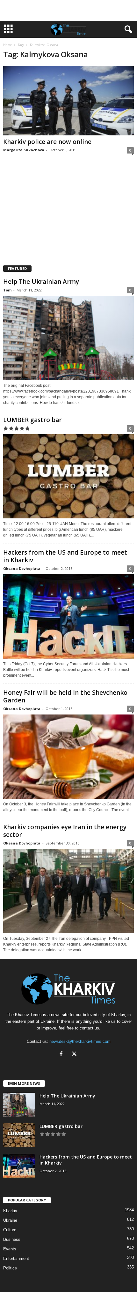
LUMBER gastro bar (32, 420)
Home (7, 45)
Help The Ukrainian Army (41, 281)
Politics (10, 1268)
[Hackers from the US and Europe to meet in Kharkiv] (68, 616)
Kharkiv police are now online (47, 142)
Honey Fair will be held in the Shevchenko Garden (65, 696)
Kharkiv (10, 1210)
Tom (7, 290)
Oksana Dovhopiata (21, 568)
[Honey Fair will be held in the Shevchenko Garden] (68, 756)
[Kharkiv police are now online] (68, 100)
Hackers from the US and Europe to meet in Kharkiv (65, 556)
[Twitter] (75, 1054)
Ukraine (10, 1220)
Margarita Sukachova (23, 149)
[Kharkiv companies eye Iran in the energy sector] (68, 891)
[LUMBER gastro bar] (68, 476)
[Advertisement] (68, 10)
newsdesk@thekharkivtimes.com (80, 1041)
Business (11, 1239)
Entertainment (16, 1258)
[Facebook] (62, 1054)
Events (9, 1249)
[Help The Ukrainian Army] (68, 338)
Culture (9, 1229)
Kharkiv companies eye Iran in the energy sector (64, 831)
